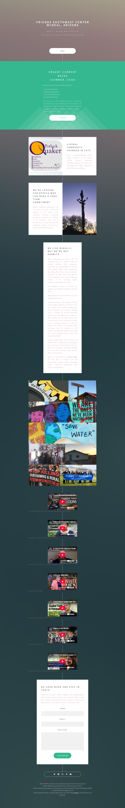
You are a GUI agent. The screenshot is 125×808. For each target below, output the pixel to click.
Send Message (62, 755)
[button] (54, 774)
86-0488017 (76, 793)
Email (63, 719)
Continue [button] (62, 118)
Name (63, 709)
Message (62, 730)
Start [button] (63, 51)
